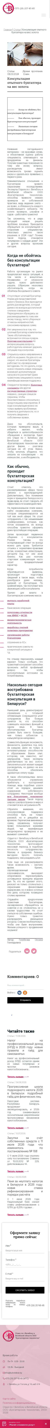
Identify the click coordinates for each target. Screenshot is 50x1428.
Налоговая (36, 385)
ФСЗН (24, 616)
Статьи (17, 30)
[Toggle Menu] (43, 15)
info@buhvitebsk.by (13, 1373)
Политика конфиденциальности (19, 1403)
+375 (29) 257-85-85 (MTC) (17, 1378)
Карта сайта (9, 1399)
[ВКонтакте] (27, 951)
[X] (34, 951)
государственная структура (22, 391)
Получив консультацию (19, 341)
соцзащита (13, 388)
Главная (8, 30)
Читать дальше (15, 1077)
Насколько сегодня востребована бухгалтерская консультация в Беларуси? (22, 130)
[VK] (19, 993)
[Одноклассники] (25, 993)
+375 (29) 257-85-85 (24, 9)
